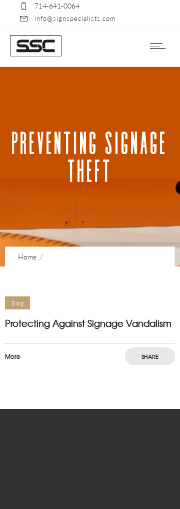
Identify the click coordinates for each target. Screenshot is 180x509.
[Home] (36, 53)
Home (27, 256)
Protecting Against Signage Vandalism (88, 323)
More (12, 356)
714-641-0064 (57, 5)
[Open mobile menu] (160, 46)
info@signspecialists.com (75, 18)
